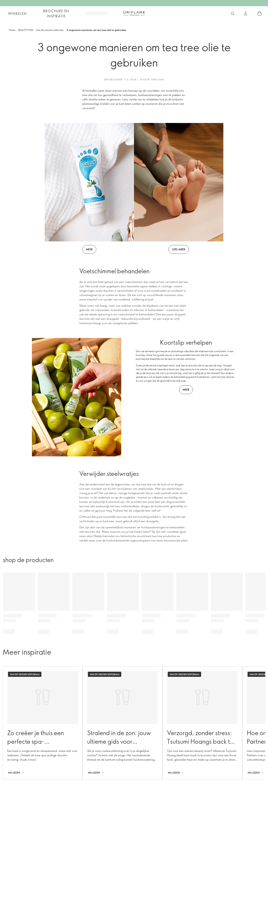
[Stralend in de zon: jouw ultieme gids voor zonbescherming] (122, 723)
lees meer (178, 249)
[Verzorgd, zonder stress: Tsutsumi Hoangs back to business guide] (202, 723)
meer (89, 249)
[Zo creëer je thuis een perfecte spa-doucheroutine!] (42, 723)
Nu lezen (14, 772)
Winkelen (17, 13)
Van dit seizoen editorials (49, 30)
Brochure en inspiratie (56, 13)
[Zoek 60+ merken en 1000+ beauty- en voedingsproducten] (232, 13)
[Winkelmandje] (259, 13)
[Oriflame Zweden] (134, 13)
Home (12, 30)
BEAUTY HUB (25, 30)
